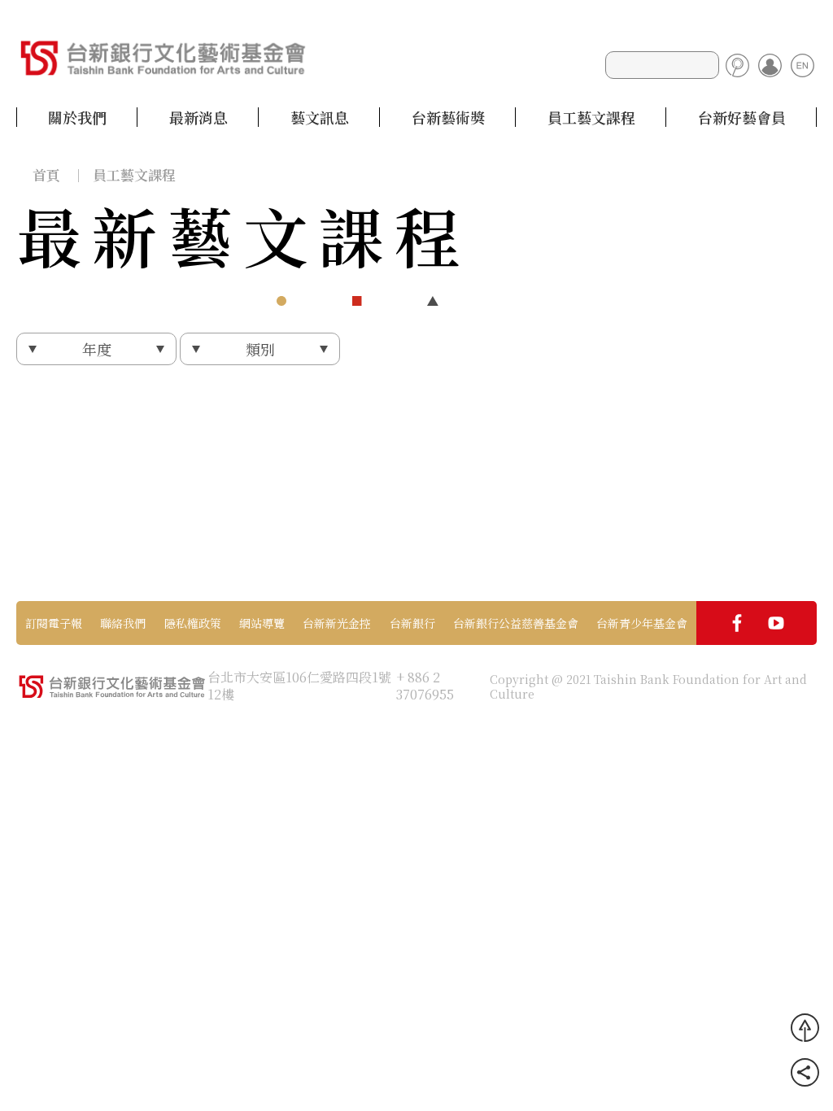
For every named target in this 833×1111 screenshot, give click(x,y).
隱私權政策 (192, 623)
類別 (260, 348)
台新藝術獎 (448, 117)
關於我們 (77, 117)
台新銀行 (412, 623)
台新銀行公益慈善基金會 (515, 623)
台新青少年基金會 (641, 623)
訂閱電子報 (53, 623)
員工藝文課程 (591, 117)
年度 (96, 348)
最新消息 (198, 117)
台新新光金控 (337, 623)
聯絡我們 (123, 623)
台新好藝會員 (742, 117)
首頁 (46, 174)
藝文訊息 (319, 117)
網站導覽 (262, 623)
